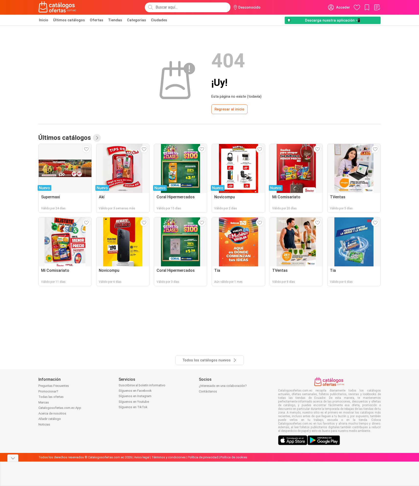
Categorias (136, 20)
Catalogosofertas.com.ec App (59, 408)
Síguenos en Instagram (135, 396)
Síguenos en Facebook (135, 390)
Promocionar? (48, 391)
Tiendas (115, 20)
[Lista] (377, 7)
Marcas (43, 402)
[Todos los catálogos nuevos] (97, 138)
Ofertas (96, 20)
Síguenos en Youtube (134, 401)
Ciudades (159, 20)
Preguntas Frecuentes (53, 386)
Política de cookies (233, 457)
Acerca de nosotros (52, 413)
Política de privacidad (203, 457)
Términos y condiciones (169, 457)
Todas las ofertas (51, 397)
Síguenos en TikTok (133, 407)
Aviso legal (141, 457)
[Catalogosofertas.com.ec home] (57, 7)
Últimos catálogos (69, 20)
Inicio (43, 20)
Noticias (44, 424)
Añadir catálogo (49, 419)
